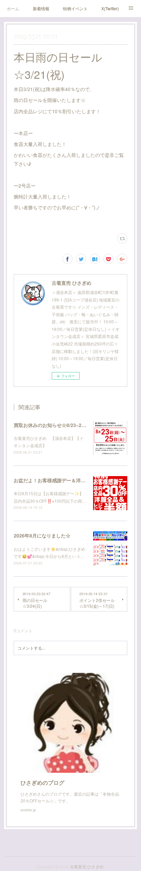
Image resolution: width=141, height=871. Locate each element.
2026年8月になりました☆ (42, 535)
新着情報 (41, 8)
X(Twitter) (110, 8)
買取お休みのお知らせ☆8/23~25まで (54, 425)
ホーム (13, 8)
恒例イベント (75, 8)
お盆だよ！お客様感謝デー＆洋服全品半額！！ (64, 480)
